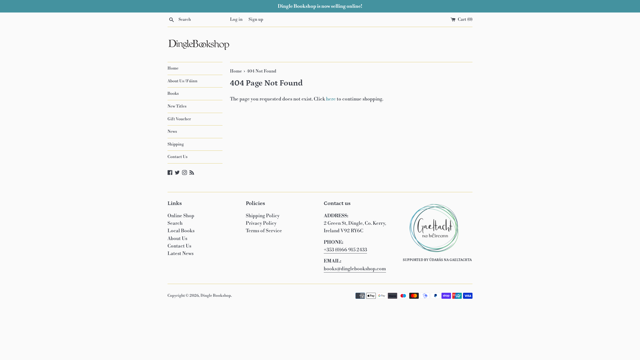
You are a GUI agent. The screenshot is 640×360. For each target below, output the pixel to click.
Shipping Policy (263, 216)
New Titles (177, 106)
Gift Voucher (179, 119)
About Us (177, 239)
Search (175, 223)
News (172, 131)
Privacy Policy (261, 223)
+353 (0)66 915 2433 (345, 250)
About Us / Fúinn (183, 81)
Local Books (181, 231)
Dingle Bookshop (215, 295)
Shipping (176, 144)
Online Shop (181, 216)
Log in (236, 19)
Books (173, 93)
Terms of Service (264, 231)
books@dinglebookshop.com (355, 269)
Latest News (181, 253)
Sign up (255, 19)
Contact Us (178, 156)
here (331, 99)
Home (173, 68)
